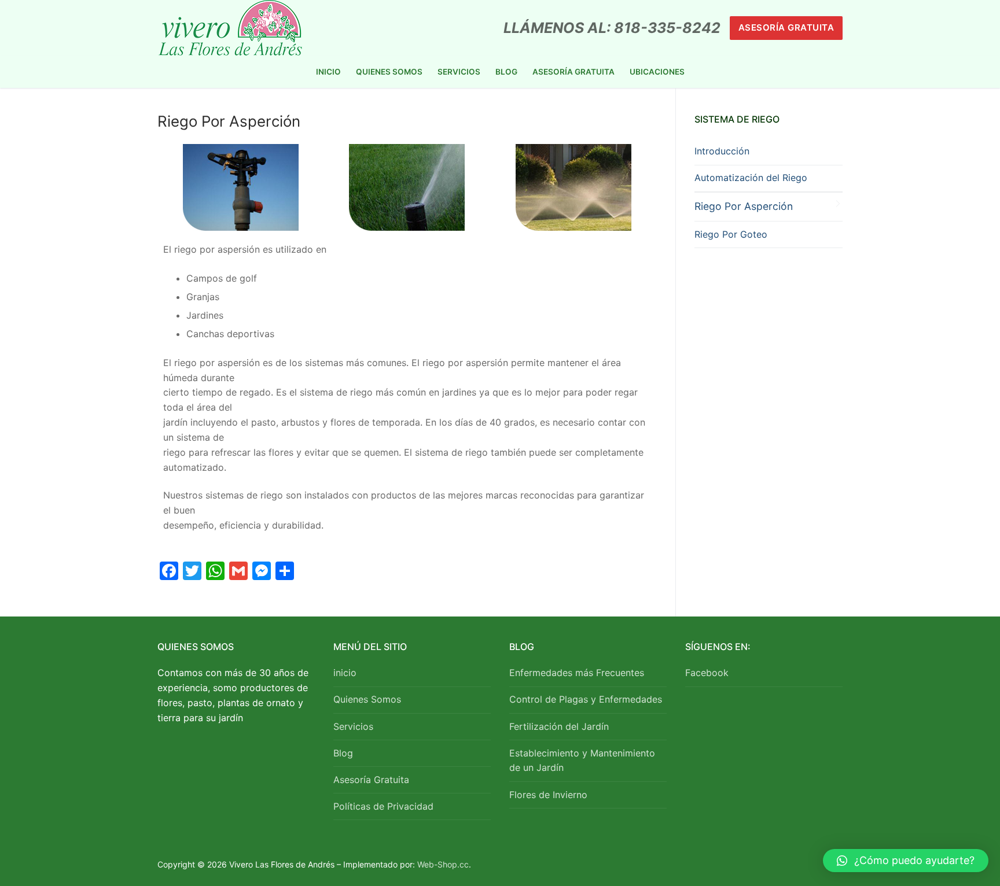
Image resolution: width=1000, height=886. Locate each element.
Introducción (721, 151)
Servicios (353, 726)
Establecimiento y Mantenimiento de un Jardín (582, 760)
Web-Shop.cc (443, 864)
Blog (343, 753)
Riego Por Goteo (730, 234)
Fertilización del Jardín (559, 726)
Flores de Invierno (548, 794)
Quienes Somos (367, 699)
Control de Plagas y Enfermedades (585, 699)
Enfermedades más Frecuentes (576, 672)
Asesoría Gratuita (786, 27)
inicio (344, 672)
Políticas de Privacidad (383, 806)
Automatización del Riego (750, 177)
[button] (905, 860)
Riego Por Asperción (743, 206)
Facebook (707, 672)
